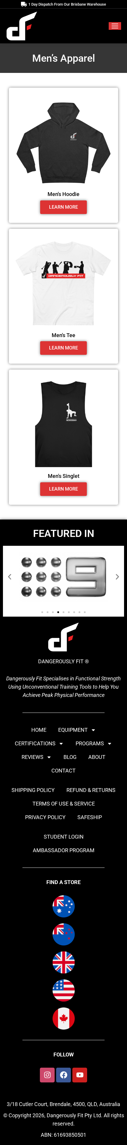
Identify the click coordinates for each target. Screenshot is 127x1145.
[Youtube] (79, 1075)
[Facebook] (63, 1075)
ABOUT (96, 757)
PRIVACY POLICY (45, 817)
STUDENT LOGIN (64, 837)
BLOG (70, 757)
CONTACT (63, 770)
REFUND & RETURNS (90, 790)
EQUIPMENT (73, 730)
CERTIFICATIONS (35, 743)
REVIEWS (32, 757)
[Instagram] (47, 1075)
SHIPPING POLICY (33, 790)
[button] (9, 576)
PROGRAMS (90, 743)
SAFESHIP (89, 817)
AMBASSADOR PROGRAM (64, 850)
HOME (38, 730)
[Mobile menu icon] (115, 26)
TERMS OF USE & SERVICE (63, 804)
